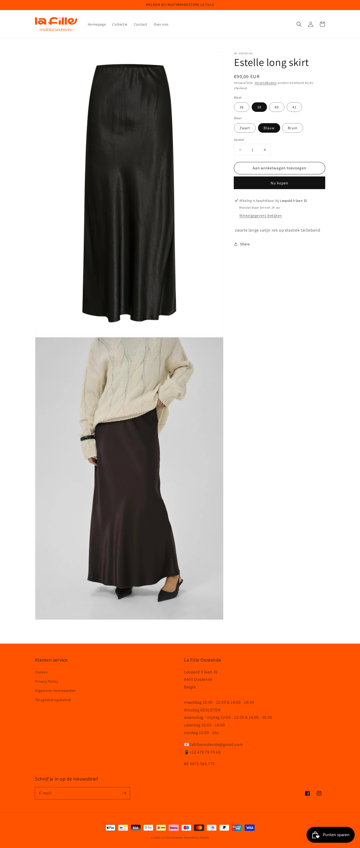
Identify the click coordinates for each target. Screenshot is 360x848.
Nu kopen (279, 182)
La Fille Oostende (172, 837)
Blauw (269, 128)
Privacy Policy (46, 681)
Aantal (239, 139)
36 (242, 107)
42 (294, 107)
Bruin (293, 128)
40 (277, 107)
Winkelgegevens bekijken (260, 215)
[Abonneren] (124, 793)
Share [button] (245, 244)
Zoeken (41, 672)
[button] (299, 24)
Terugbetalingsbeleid (53, 699)
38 (259, 107)
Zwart (245, 128)
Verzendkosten (266, 83)
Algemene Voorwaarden (55, 690)
